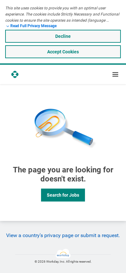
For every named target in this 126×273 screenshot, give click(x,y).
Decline (63, 36)
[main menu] (115, 74)
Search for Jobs (63, 195)
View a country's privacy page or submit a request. (63, 235)
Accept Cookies (63, 51)
